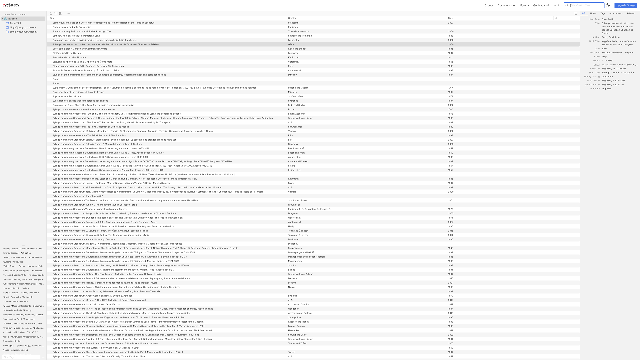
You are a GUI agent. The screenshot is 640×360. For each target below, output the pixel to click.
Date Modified (592, 84)
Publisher (595, 52)
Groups (489, 5)
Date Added (593, 80)
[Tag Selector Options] (43, 357)
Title (597, 23)
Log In (556, 5)
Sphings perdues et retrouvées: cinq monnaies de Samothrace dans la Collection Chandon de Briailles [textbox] (619, 28)
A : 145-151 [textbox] (607, 60)
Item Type (595, 19)
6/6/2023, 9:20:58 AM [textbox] (613, 80)
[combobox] (620, 19)
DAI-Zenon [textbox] (607, 76)
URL (596, 64)
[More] (68, 13)
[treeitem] (23, 18)
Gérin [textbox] (604, 37)
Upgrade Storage (626, 5)
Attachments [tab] (616, 13)
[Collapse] (2, 18)
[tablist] (610, 13)
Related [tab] (630, 13)
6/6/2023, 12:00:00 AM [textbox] (614, 68)
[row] (313, 18)
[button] (24, 248)
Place (597, 56)
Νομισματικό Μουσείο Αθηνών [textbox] (618, 52)
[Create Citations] (55, 13)
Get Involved (541, 5)
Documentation (507, 5)
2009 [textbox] (604, 48)
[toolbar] (313, 13)
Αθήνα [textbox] (605, 56)
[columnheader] (167, 18)
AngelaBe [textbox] (607, 88)
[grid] (313, 188)
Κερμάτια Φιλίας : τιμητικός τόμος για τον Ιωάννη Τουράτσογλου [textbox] (619, 43)
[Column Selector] (576, 13)
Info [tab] (584, 13)
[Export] (51, 13)
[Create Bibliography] (60, 13)
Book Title (594, 41)
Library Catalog (592, 76)
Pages (596, 60)
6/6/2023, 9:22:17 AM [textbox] (613, 84)
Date (597, 48)
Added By (595, 88)
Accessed (595, 68)
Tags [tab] (602, 13)
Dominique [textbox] (614, 37)
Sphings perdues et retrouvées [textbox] (618, 72)
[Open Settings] (607, 5)
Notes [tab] (593, 13)
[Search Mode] (567, 5)
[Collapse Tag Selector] (23, 245)
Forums (524, 5)
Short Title (594, 72)
